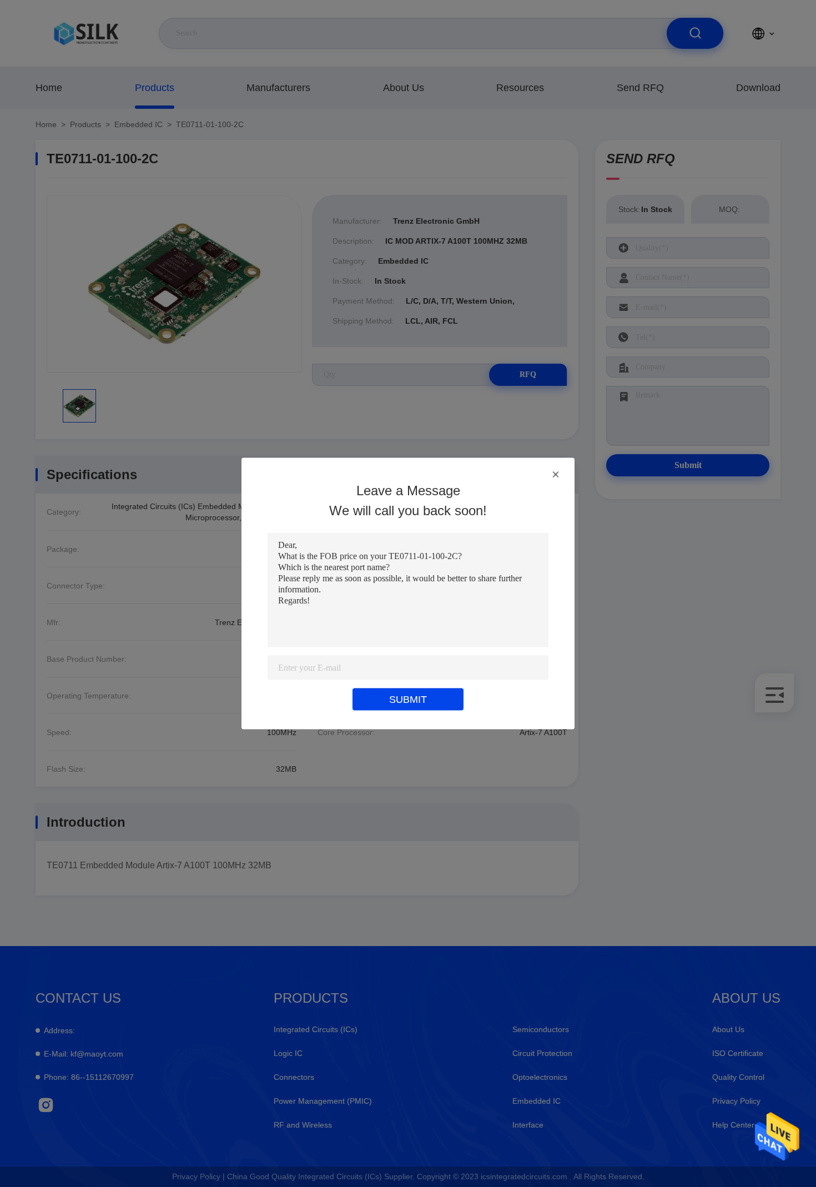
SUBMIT (408, 699)
